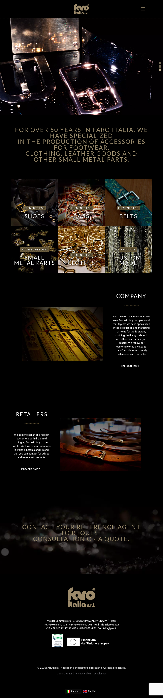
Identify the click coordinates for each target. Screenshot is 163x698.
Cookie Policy (64, 673)
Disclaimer (100, 673)
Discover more (102, 85)
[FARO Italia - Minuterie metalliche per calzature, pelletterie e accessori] (81, 9)
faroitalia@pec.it (107, 628)
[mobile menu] (143, 9)
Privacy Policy (83, 673)
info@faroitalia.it (109, 624)
